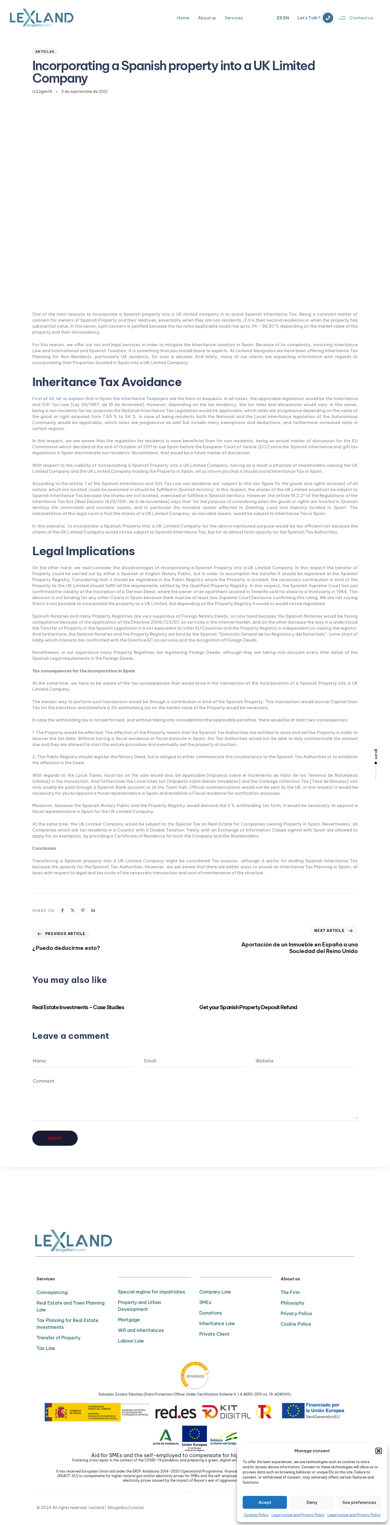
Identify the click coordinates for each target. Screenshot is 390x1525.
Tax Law (46, 1348)
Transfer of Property (59, 1338)
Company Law (215, 1292)
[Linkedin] (93, 910)
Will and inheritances (141, 1330)
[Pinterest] (83, 910)
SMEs (205, 1302)
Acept (264, 1502)
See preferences (359, 1502)
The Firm (290, 1292)
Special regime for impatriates (151, 1292)
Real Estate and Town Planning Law (70, 1306)
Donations (210, 1313)
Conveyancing (52, 1292)
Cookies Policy (256, 1515)
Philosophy (292, 1303)
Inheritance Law (217, 1323)
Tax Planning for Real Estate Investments (67, 1323)
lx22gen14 (42, 91)
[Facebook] (62, 910)
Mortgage (129, 1320)
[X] (73, 910)
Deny (312, 1502)
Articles (44, 52)
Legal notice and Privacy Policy (298, 1515)
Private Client (214, 1334)
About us (207, 18)
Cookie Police (296, 1324)
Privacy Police (296, 1313)
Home (183, 18)
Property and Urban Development (139, 1305)
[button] (378, 1451)
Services (234, 18)
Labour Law (131, 1341)
